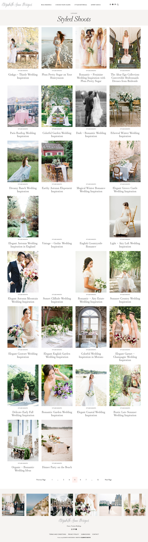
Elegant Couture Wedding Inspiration (22, 355)
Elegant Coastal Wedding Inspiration (91, 413)
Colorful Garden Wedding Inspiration (57, 134)
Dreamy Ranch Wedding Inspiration (23, 189)
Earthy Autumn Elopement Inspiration (57, 189)
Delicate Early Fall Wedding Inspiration (23, 413)
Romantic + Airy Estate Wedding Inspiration (91, 300)
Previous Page (41, 480)
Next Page (108, 480)
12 (98, 480)
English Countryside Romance (91, 245)
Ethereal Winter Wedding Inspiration (125, 134)
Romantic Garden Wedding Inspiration (57, 413)
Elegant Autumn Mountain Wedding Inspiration (23, 300)
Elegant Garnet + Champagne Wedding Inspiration (125, 357)
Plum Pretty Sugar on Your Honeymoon (57, 76)
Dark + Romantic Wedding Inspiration (91, 134)
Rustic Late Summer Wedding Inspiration (125, 413)
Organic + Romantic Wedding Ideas (23, 469)
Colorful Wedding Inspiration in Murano (91, 355)
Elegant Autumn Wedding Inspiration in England (22, 245)
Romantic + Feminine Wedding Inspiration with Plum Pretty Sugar (91, 77)
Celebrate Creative (86, 537)
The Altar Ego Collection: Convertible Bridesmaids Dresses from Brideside (125, 77)
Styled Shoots (23, 70)
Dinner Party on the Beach (57, 467)
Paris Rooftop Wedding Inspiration (23, 134)
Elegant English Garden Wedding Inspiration (57, 355)
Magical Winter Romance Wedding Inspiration (91, 189)
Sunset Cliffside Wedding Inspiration (57, 300)
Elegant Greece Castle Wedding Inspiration (125, 189)
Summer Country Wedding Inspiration (125, 300)
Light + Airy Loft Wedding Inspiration (125, 245)
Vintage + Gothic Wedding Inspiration (57, 245)
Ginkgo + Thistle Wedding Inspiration (23, 76)
